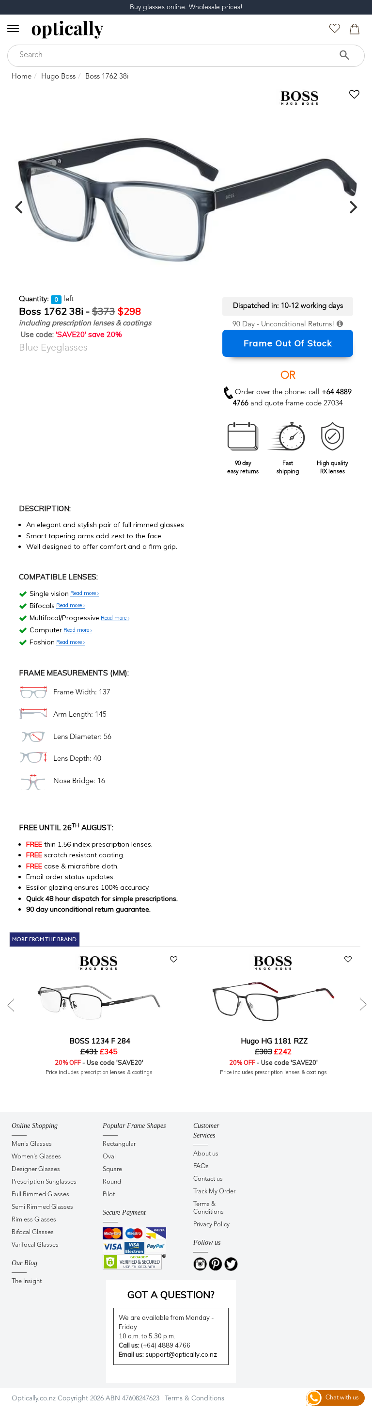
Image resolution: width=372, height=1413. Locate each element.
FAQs (201, 1166)
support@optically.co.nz (181, 1354)
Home (21, 76)
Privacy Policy (211, 1224)
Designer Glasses (36, 1169)
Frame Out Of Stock (288, 343)
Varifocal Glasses (35, 1245)
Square (112, 1169)
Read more (83, 593)
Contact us (208, 1179)
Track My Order (214, 1191)
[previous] (20, 207)
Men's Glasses (32, 1144)
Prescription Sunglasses (44, 1182)
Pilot (109, 1194)
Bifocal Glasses (33, 1232)
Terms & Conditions (208, 1208)
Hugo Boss (58, 76)
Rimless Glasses (34, 1220)
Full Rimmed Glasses (40, 1194)
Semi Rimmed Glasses (42, 1207)
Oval (109, 1157)
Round (112, 1182)
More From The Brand (44, 939)
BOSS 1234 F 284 (98, 1040)
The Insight (27, 1281)
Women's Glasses (36, 1157)
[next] (352, 207)
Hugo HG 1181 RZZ (273, 1040)
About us (205, 1154)
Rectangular (119, 1144)
